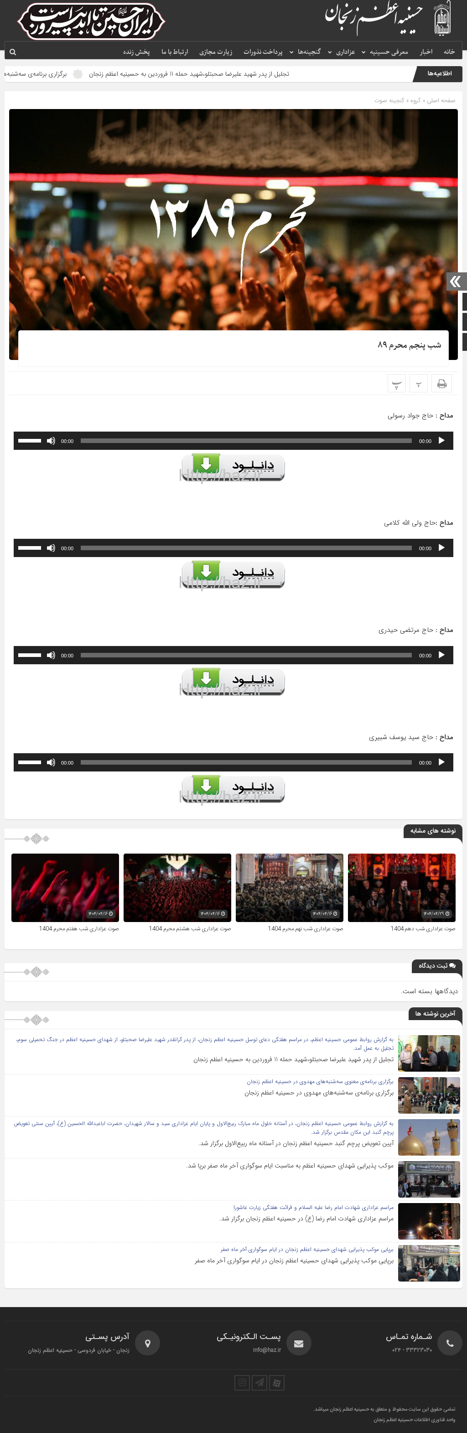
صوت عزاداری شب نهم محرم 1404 (305, 928)
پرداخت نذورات (263, 52)
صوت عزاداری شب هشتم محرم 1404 (190, 928)
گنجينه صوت (389, 100)
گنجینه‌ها (309, 52)
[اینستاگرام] (242, 1383)
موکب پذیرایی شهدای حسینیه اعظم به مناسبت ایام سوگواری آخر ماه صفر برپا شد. (290, 1166)
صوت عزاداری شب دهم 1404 (423, 928)
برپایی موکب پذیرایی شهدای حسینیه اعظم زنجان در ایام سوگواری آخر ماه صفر (294, 1261)
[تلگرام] (259, 1383)
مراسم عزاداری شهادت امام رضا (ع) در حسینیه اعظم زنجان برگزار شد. (306, 1219)
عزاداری (345, 52)
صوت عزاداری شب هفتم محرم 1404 (79, 928)
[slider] (31, 440)
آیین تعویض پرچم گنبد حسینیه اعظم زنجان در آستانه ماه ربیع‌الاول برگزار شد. (296, 1143)
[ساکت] (51, 440)
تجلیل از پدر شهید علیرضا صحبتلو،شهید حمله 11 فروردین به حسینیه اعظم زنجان (245, 74)
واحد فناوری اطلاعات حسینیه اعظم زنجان (415, 1420)
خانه (449, 52)
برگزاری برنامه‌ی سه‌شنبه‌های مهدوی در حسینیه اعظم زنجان (319, 1093)
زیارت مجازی (215, 52)
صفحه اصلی (440, 100)
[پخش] (441, 440)
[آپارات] (277, 1383)
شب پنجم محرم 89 (409, 345)
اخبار (426, 52)
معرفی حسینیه (389, 52)
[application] (233, 441)
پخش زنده (136, 52)
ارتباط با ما (174, 52)
